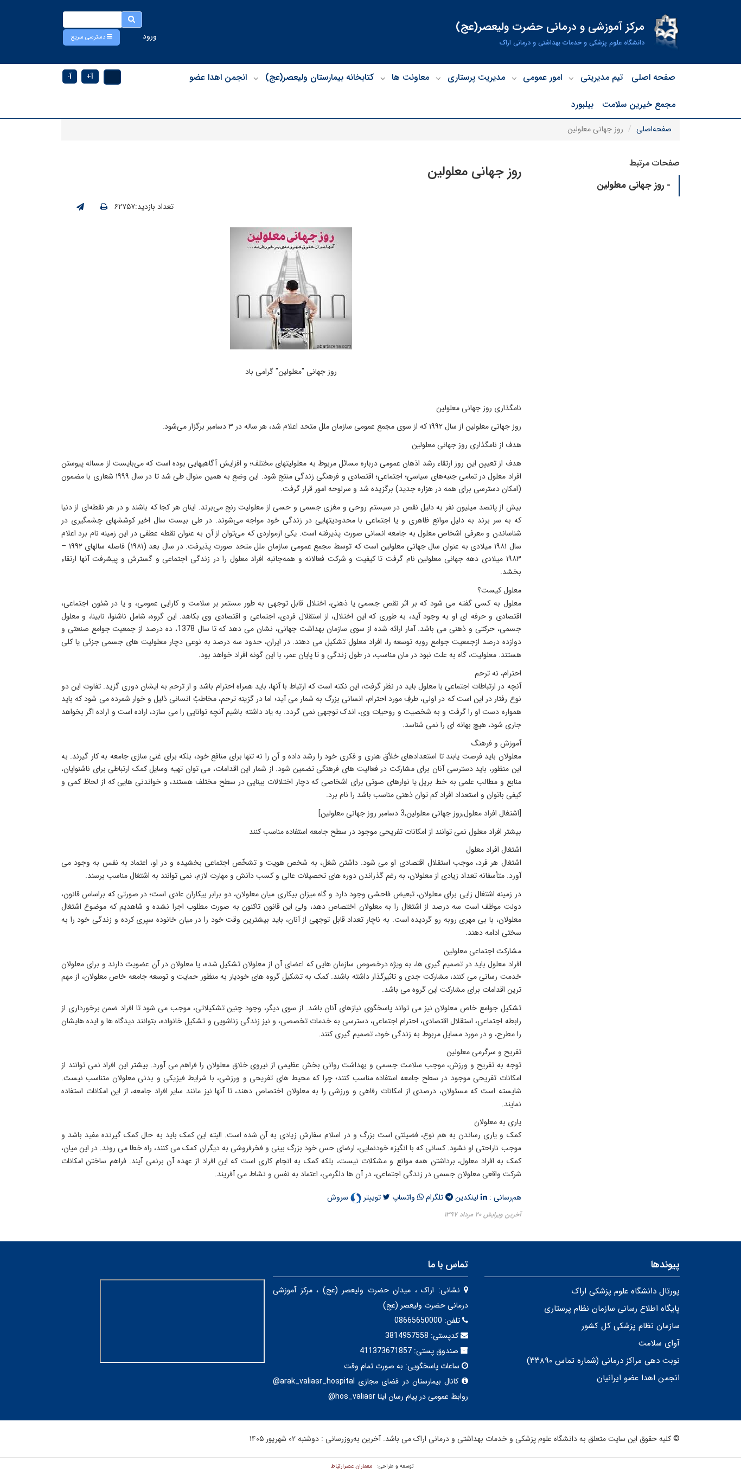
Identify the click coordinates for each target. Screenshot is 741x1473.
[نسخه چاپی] (103, 207)
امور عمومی (542, 77)
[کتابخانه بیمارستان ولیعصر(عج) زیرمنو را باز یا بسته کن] (256, 78)
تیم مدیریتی (601, 77)
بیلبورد (582, 104)
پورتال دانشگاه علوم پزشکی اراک (625, 1291)
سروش (338, 1197)
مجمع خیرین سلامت (638, 104)
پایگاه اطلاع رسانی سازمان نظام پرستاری (612, 1308)
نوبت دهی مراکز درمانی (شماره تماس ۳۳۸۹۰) (603, 1360)
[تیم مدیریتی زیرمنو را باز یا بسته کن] (571, 78)
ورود (150, 36)
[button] (91, 37)
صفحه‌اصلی (654, 129)
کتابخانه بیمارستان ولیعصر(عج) (319, 77)
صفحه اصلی (653, 77)
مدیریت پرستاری (476, 77)
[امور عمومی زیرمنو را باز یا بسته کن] (514, 78)
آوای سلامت (659, 1343)
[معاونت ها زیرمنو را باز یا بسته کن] (383, 78)
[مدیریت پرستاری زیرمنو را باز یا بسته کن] (438, 78)
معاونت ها (410, 77)
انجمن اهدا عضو (218, 77)
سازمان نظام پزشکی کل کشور (631, 1325)
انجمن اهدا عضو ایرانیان (638, 1378)
